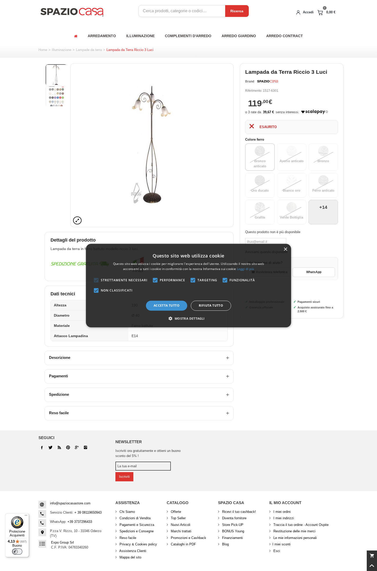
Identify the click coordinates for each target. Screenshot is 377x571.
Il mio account (285, 503)
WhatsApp (313, 272)
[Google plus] (68, 447)
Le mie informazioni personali (294, 538)
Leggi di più (245, 269)
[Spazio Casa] (71, 11)
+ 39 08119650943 (88, 512)
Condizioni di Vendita (134, 518)
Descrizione (59, 357)
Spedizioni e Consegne (136, 531)
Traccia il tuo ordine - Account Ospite (300, 525)
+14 (323, 207)
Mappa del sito (129, 557)
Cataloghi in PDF (183, 544)
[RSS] (59, 447)
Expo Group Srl (62, 542)
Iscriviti (124, 477)
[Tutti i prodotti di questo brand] (267, 81)
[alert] (188, 285)
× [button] (285, 249)
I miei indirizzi (283, 518)
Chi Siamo (126, 512)
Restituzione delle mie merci (293, 531)
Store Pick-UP (232, 525)
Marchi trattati (180, 531)
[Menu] (26, 516)
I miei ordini (281, 512)
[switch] (17, 551)
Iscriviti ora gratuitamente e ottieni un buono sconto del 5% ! (148, 453)
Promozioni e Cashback (188, 538)
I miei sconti (281, 544)
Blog (225, 544)
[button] (188, 318)
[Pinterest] (76, 447)
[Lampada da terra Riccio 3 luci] (152, 145)
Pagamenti (58, 376)
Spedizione (59, 394)
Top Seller (178, 518)
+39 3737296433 (79, 522)
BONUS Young (232, 531)
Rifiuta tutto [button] (211, 305)
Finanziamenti (232, 538)
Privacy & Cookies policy (137, 544)
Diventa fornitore (233, 518)
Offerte (175, 512)
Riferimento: (253, 90)
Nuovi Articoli (180, 525)
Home (42, 50)
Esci (276, 551)
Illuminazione (61, 50)
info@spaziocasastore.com (70, 503)
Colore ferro (255, 139)
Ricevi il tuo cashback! (238, 512)
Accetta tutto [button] (167, 305)
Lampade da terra (89, 50)
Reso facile (59, 413)
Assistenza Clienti (132, 551)
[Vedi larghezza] (77, 220)
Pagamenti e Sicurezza (136, 525)
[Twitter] (50, 447)
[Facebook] (41, 447)
